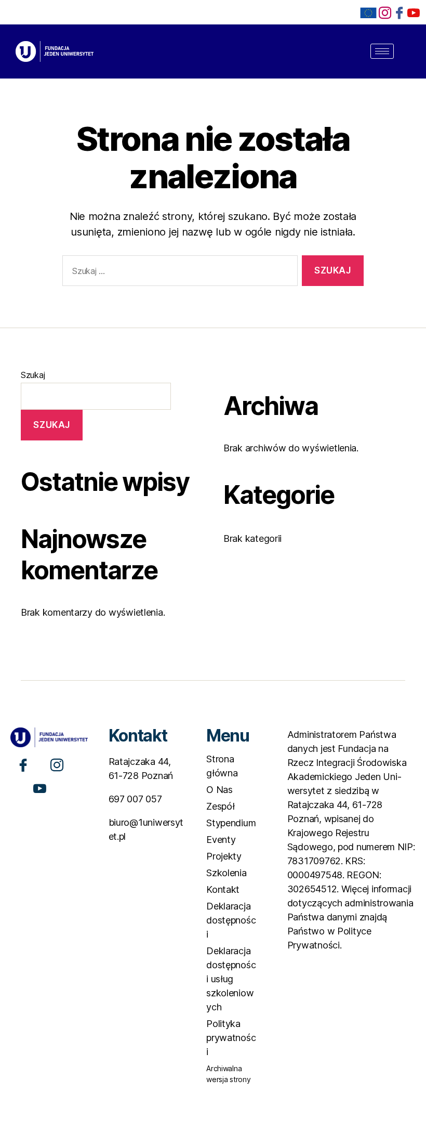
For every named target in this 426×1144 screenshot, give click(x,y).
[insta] (385, 12)
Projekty (224, 856)
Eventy (220, 839)
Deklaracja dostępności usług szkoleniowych (231, 978)
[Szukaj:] (178, 272)
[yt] (413, 12)
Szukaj (33, 375)
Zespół (220, 806)
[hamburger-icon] (382, 51)
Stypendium (231, 822)
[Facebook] (399, 12)
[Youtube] (39, 787)
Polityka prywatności (231, 1037)
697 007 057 (135, 799)
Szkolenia (226, 872)
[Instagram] (57, 764)
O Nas (219, 789)
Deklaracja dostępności (231, 920)
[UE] (368, 13)
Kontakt (222, 889)
